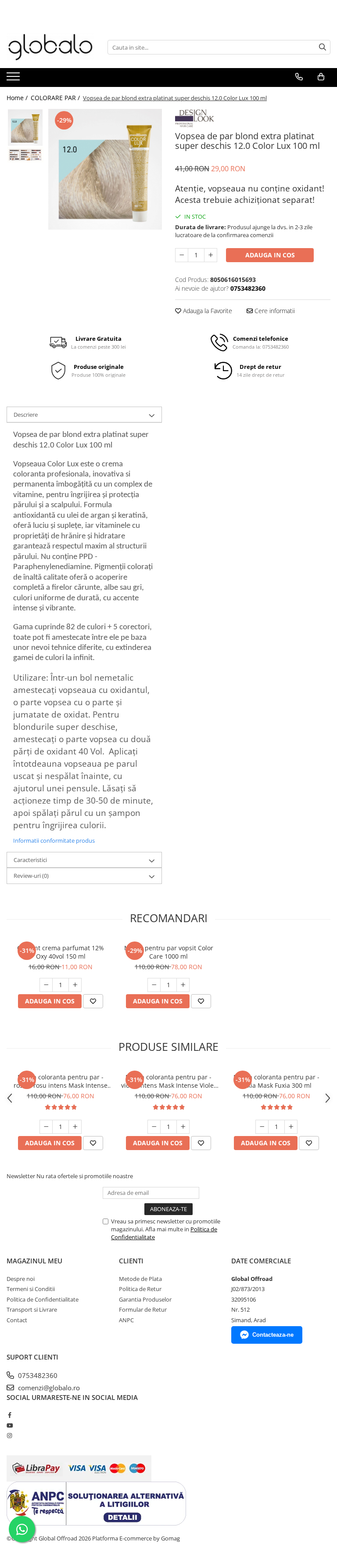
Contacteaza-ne (273, 1334)
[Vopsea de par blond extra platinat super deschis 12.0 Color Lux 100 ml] (105, 169)
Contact (17, 1320)
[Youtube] (9, 1425)
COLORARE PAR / (56, 98)
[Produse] (14, 79)
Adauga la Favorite (206, 311)
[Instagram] (9, 1435)
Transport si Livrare (32, 1309)
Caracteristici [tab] (30, 860)
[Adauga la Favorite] (93, 1001)
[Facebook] (9, 1415)
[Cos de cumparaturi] (321, 77)
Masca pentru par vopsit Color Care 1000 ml (168, 952)
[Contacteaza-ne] (299, 77)
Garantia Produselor (145, 1299)
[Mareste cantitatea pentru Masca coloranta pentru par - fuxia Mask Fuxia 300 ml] (291, 1127)
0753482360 (36, 1375)
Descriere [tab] (26, 414)
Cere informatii (274, 311)
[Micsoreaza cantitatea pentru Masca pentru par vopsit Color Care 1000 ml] (154, 985)
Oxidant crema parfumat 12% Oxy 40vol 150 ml (60, 952)
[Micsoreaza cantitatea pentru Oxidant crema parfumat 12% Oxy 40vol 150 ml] (46, 985)
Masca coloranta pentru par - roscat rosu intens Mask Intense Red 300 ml (61, 1081)
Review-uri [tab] (31, 876)
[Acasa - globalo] (50, 47)
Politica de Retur (140, 1289)
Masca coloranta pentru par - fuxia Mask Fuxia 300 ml (276, 1081)
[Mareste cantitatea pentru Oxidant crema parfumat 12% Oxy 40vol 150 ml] (75, 985)
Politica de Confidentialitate (43, 1299)
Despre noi (21, 1279)
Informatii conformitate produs (54, 840)
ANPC (126, 1320)
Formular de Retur (143, 1309)
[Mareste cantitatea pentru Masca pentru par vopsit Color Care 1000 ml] (183, 985)
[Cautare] (322, 47)
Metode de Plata (140, 1279)
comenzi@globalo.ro (48, 1387)
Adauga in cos (270, 255)
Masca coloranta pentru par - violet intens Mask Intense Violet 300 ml (168, 1081)
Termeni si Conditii (31, 1289)
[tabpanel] (105, 169)
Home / (18, 98)
